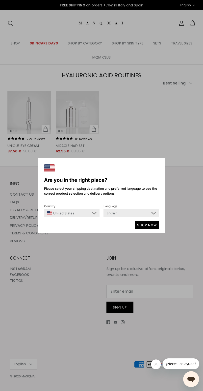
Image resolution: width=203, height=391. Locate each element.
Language (110, 206)
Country (49, 206)
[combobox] (60, 213)
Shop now (147, 225)
